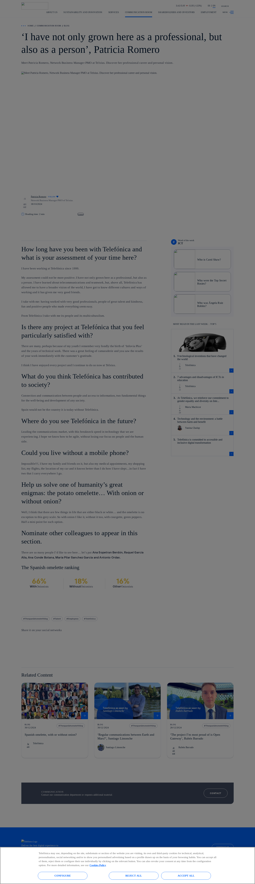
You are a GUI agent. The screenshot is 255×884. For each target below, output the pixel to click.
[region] (127, 865)
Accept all (186, 875)
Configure (62, 875)
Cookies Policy (98, 865)
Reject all (133, 875)
